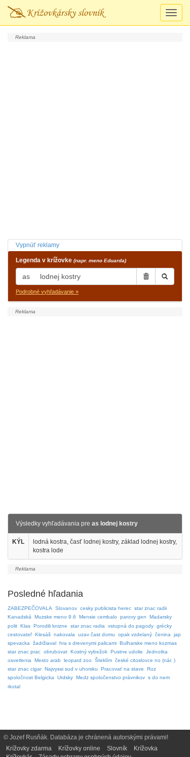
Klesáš (43, 634)
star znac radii (150, 608)
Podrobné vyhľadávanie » (47, 292)
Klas (25, 626)
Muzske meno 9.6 (55, 617)
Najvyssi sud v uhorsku (71, 669)
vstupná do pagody (131, 626)
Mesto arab (47, 660)
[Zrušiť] (146, 276)
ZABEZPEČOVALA (30, 608)
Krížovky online (79, 748)
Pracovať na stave (122, 669)
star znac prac (24, 651)
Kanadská (19, 617)
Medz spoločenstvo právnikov (110, 677)
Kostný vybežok (88, 651)
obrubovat (55, 651)
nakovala (64, 634)
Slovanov (66, 608)
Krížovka (146, 748)
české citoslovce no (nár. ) (145, 660)
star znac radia (87, 626)
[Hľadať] (164, 276)
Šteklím (103, 660)
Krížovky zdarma (29, 748)
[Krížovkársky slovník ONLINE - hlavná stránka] (56, 12)
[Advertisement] (95, 139)
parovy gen (133, 617)
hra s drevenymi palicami (88, 643)
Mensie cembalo (98, 617)
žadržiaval (44, 643)
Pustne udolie (126, 651)
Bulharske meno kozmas (148, 643)
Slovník (117, 748)
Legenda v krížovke (71, 260)
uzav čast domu (96, 634)
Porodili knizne (50, 626)
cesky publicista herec (105, 608)
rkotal (14, 686)
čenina (163, 634)
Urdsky (65, 677)
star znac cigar (25, 669)
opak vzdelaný (135, 634)
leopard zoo (78, 660)
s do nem (159, 677)
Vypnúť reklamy (37, 245)
